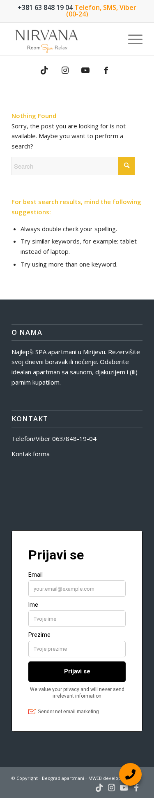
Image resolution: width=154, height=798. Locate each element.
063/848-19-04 (74, 438)
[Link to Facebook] (106, 70)
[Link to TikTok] (44, 70)
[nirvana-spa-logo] (63, 39)
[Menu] (131, 39)
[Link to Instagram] (65, 70)
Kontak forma (30, 454)
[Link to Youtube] (85, 70)
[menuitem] (131, 39)
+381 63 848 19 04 (45, 7)
